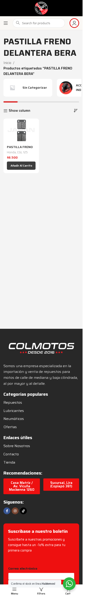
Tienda (9, 462)
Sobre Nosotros (16, 446)
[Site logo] (41, 8)
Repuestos (12, 402)
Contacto (11, 454)
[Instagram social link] (15, 510)
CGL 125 (22, 152)
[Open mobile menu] (5, 23)
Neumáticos (13, 419)
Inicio (7, 63)
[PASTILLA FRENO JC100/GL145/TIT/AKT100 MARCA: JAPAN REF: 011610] (21, 130)
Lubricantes (13, 411)
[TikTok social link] (23, 510)
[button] (21, 166)
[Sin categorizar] (28, 87)
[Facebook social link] (6, 510)
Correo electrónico (24, 568)
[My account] (74, 23)
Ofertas (10, 427)
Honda (11, 152)
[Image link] (41, 347)
